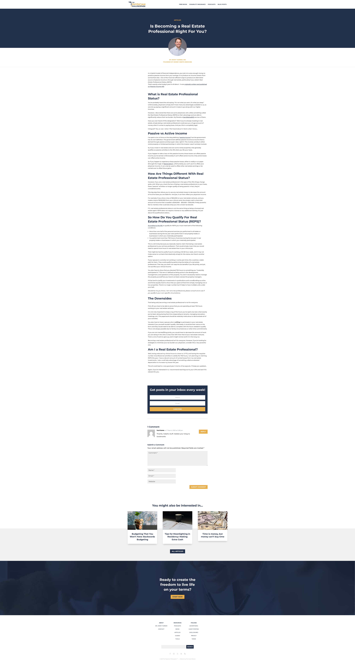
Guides (177, 635)
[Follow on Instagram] (173, 653)
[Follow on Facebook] (170, 653)
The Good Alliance (190, 659)
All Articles (177, 551)
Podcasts (211, 4)
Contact (161, 629)
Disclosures (193, 632)
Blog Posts (222, 4)
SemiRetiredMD (188, 117)
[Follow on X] (177, 653)
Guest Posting (194, 629)
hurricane (160, 430)
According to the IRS (155, 225)
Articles (177, 632)
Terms (194, 639)
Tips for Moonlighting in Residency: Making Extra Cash (177, 537)
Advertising (193, 626)
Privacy (193, 635)
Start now (177, 597)
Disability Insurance (197, 4)
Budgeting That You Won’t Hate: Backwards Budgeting (142, 537)
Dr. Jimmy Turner (161, 626)
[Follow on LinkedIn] (181, 653)
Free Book (183, 4)
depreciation (168, 164)
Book (177, 629)
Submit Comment (198, 487)
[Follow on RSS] (184, 653)
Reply (203, 432)
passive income (185, 137)
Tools (177, 639)
